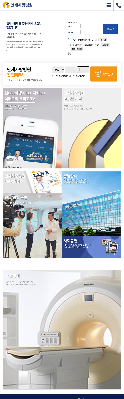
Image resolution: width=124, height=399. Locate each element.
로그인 (110, 29)
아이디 (70, 26)
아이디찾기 (105, 45)
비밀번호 (70, 32)
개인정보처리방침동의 (71, 76)
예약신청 (108, 74)
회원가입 (102, 39)
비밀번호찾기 (77, 49)
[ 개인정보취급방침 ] (79, 76)
